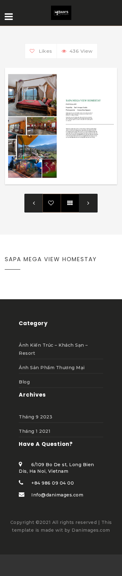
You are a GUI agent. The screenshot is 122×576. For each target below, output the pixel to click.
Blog (24, 382)
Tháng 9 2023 (35, 417)
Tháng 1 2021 (34, 431)
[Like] (34, 51)
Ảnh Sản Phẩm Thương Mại (52, 367)
